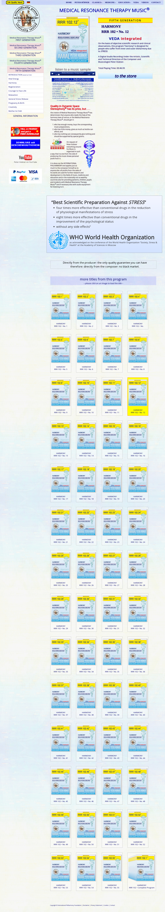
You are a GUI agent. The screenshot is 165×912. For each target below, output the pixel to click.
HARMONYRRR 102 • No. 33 (61, 670)
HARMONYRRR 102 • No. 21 (61, 540)
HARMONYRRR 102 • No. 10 (86, 411)
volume (93, 74)
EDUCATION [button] (124, 2)
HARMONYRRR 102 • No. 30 (86, 627)
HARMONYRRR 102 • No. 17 (61, 497)
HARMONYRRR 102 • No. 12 (138, 411)
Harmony (12, 83)
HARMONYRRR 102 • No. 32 (138, 627)
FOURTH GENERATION (25, 61)
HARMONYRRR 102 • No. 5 (60, 368)
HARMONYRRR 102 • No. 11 (112, 411)
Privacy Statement (96, 905)
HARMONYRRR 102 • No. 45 (61, 800)
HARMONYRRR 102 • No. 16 (138, 454)
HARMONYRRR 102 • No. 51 (112, 843)
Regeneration (14, 87)
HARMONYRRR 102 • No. (138, 324)
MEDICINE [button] (110, 2)
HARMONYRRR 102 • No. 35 (112, 670)
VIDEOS (145, 2)
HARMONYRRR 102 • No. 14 (86, 454)
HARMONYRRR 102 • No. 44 (138, 756)
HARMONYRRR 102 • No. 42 (86, 756)
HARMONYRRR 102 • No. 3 (112, 324)
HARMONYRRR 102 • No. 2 (86, 324)
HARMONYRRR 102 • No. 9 (60, 411)
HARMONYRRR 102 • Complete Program (141, 886)
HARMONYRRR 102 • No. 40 (138, 713)
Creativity (12, 107)
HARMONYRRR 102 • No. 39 (112, 713)
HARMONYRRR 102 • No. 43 (112, 756)
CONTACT (156, 2)
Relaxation (13, 95)
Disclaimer (86, 905)
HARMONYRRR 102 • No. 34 (86, 670)
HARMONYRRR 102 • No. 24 (138, 540)
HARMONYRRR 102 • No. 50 (86, 843)
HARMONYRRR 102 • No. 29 (61, 627)
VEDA (136, 2)
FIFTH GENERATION (25, 69)
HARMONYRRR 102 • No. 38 (86, 713)
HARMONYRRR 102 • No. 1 (60, 324)
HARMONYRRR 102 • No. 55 (112, 886)
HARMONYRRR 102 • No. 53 (61, 886)
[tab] (25, 38)
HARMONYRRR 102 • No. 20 (138, 497)
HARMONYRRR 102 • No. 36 (138, 670)
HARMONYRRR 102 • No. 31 (112, 627)
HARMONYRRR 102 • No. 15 (112, 454)
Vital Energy (13, 79)
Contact (112, 905)
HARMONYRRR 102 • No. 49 (61, 843)
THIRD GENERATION (25, 54)
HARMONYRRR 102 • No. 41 (61, 756)
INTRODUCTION (19, 75)
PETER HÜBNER (82, 2)
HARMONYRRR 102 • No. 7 (112, 368)
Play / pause (52, 74)
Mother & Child (15, 111)
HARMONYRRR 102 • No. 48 (138, 800)
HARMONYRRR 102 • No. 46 (86, 800)
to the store (125, 75)
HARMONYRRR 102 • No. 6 (86, 368)
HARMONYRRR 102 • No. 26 (86, 584)
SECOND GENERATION (25, 46)
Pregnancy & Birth (16, 103)
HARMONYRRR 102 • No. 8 (137, 368)
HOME (69, 2)
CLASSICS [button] (96, 2)
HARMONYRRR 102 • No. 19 (112, 497)
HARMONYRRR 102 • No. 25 (61, 584)
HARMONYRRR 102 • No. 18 (86, 497)
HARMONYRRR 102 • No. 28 (138, 584)
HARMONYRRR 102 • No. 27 (112, 584)
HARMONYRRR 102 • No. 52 (138, 843)
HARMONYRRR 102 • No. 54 (86, 886)
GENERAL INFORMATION (25, 115)
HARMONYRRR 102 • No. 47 (112, 800)
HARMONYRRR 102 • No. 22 (86, 540)
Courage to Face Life (17, 91)
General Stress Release (18, 99)
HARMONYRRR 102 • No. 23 (112, 540)
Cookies (106, 905)
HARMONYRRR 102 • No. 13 (61, 454)
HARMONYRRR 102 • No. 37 (61, 713)
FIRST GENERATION (25, 38)
